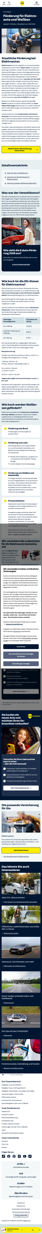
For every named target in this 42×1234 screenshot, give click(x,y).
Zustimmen (21, 647)
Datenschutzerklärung (14, 624)
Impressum (17, 631)
